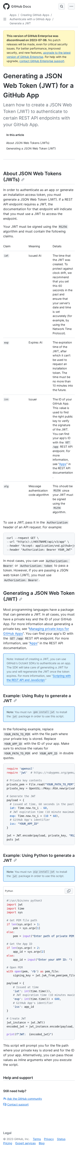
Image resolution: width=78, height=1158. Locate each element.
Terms (37, 1139)
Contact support (18, 1104)
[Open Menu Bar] (71, 6)
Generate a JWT (20, 23)
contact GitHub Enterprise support (41, 61)
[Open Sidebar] (5, 19)
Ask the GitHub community (24, 1098)
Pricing (7, 1143)
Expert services (25, 1143)
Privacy (49, 1139)
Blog (42, 1143)
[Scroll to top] (69, 1149)
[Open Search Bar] (61, 6)
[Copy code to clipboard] (69, 891)
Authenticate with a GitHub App (30, 19)
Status (61, 1139)
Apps (13, 15)
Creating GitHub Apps (35, 15)
